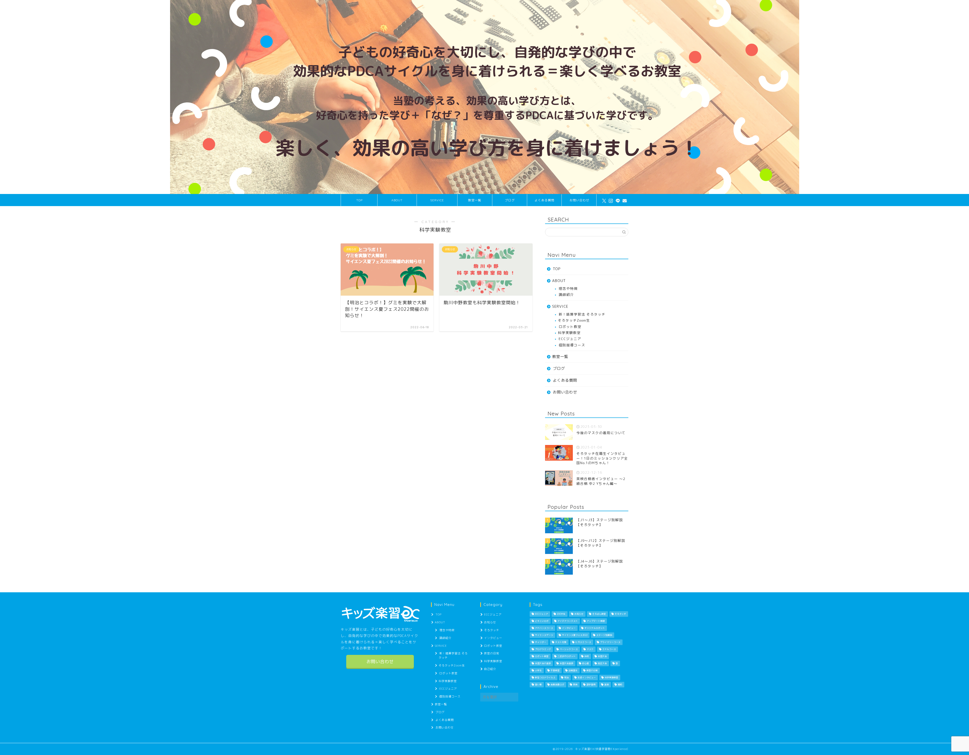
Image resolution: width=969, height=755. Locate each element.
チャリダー (540, 642)
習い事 (538, 684)
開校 (620, 684)
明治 (566, 677)
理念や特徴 (568, 288)
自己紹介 (490, 669)
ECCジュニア (570, 338)
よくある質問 (544, 200)
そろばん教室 (599, 614)
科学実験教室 (569, 332)
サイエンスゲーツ (544, 635)
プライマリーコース (610, 642)
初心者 (585, 663)
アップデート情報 (596, 621)
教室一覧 (474, 200)
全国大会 (602, 656)
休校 (586, 656)
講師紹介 (566, 294)
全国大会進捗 (566, 663)
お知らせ (490, 622)
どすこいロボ (542, 621)
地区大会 (602, 663)
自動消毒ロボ (557, 684)
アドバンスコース (544, 628)
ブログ (510, 200)
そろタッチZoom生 (574, 320)
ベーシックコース (569, 649)
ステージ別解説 (604, 635)
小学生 (538, 670)
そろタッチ (491, 630)
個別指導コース (572, 345)
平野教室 (555, 670)
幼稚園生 (573, 670)
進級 (606, 684)
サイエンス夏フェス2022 (574, 635)
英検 (575, 684)
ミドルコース (609, 649)
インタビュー (493, 638)
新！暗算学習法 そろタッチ (582, 314)
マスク (590, 649)
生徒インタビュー (587, 677)
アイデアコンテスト (567, 621)
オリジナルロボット (594, 628)
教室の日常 (491, 653)
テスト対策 (561, 642)
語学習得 (591, 684)
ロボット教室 (570, 326)
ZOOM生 (561, 614)
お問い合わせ (579, 200)
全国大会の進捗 (543, 663)
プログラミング (543, 649)
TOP (359, 200)
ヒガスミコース (583, 642)
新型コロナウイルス (545, 677)
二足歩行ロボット (566, 656)
